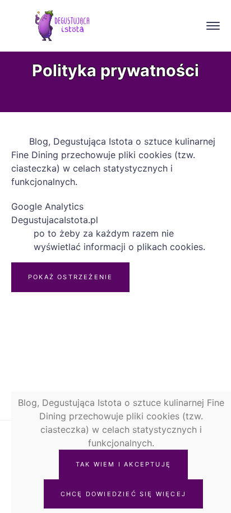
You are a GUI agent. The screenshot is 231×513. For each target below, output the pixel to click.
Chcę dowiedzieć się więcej (123, 494)
